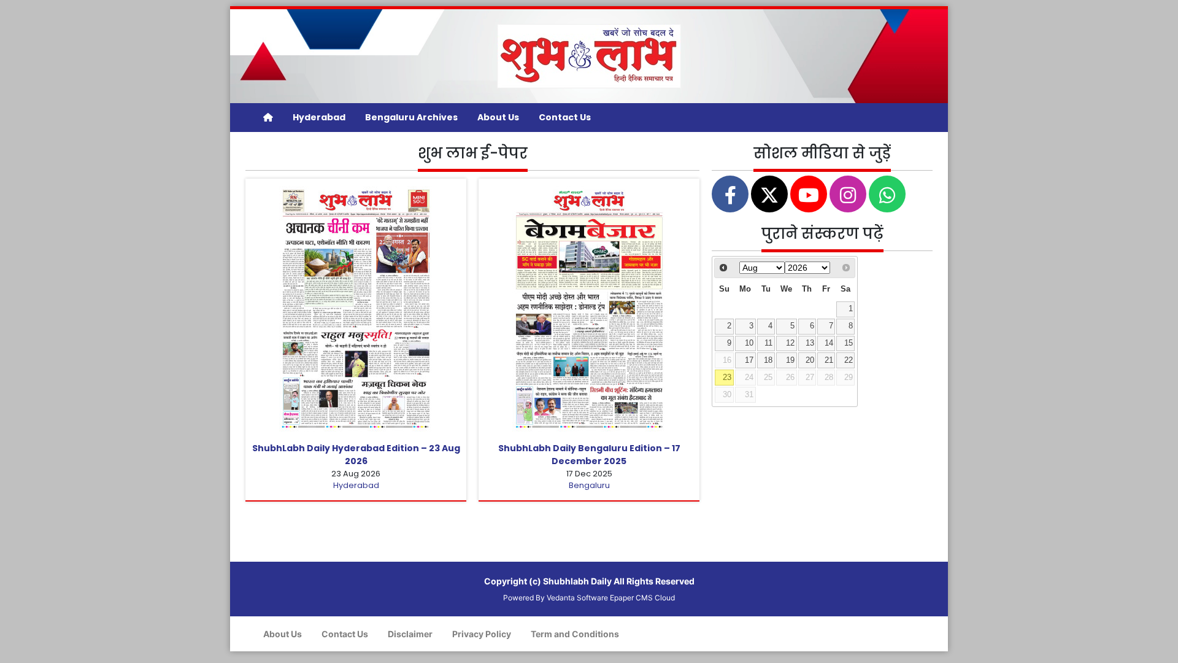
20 (810, 360)
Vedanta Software (577, 597)
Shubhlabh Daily (577, 581)
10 (749, 343)
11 (768, 343)
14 (829, 343)
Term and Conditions (575, 634)
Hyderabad (319, 117)
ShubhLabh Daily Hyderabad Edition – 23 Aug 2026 (356, 454)
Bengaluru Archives (411, 117)
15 (848, 343)
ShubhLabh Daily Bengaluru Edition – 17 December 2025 (589, 454)
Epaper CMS (631, 597)
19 (790, 360)
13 (810, 343)
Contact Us (565, 117)
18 (768, 360)
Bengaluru (589, 485)
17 (749, 360)
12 (790, 343)
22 (848, 360)
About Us (498, 117)
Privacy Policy (481, 634)
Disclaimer (410, 634)
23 (727, 377)
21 (829, 360)
